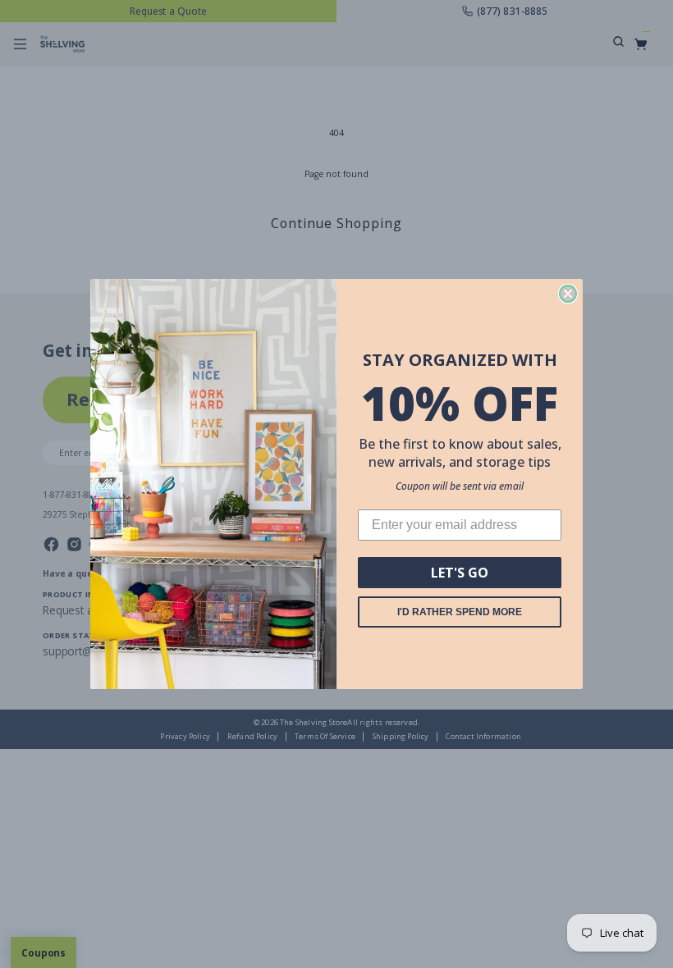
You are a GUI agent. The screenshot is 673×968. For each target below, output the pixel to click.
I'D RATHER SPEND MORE (459, 612)
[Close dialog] (568, 293)
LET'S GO (459, 573)
